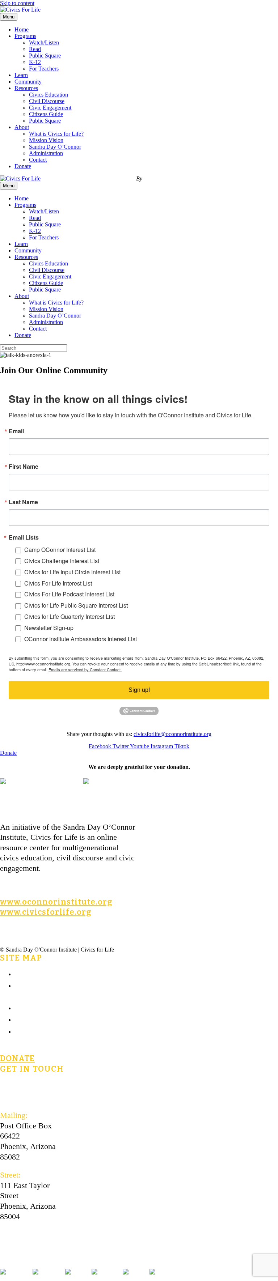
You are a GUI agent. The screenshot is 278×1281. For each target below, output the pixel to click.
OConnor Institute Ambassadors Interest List (80, 639)
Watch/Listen (44, 42)
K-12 (35, 62)
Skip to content (17, 3)
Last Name (23, 502)
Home (21, 29)
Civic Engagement (50, 108)
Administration (46, 153)
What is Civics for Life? (56, 134)
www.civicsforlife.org (45, 912)
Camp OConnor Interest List (60, 549)
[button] (8, 753)
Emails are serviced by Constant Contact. (85, 669)
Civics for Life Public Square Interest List (76, 605)
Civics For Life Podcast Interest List (69, 594)
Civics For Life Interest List (58, 583)
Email (16, 431)
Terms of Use (36, 1018)
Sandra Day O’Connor (55, 147)
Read (35, 49)
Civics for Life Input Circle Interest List (72, 572)
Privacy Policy (37, 1030)
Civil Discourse (46, 101)
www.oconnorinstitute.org (56, 902)
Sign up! (139, 690)
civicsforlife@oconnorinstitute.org (172, 734)
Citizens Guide (46, 114)
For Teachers (44, 68)
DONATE (17, 1058)
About (21, 127)
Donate (22, 166)
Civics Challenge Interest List (61, 561)
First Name (23, 466)
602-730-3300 (22, 1097)
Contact (38, 160)
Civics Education (48, 95)
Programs (25, 36)
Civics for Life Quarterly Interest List (69, 616)
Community (28, 81)
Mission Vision (46, 140)
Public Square (45, 55)
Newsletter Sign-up (48, 628)
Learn (21, 75)
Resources (26, 88)
